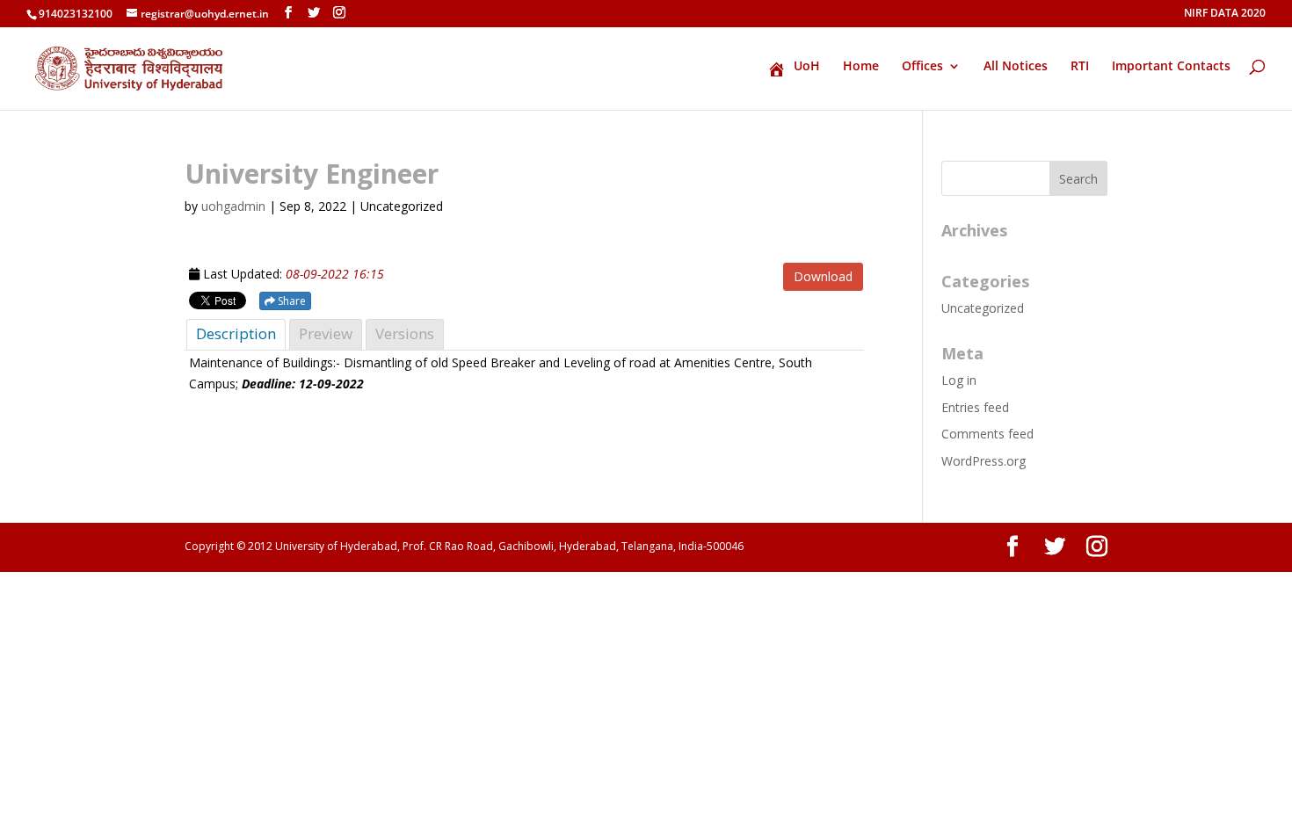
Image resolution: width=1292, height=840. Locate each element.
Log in (958, 380)
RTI (1080, 67)
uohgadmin (233, 206)
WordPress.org (983, 461)
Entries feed (975, 407)
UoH (807, 67)
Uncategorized (982, 308)
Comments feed (987, 433)
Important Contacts (1171, 67)
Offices (922, 67)
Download (823, 276)
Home (861, 67)
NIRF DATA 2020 (1225, 14)
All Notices (1016, 67)
